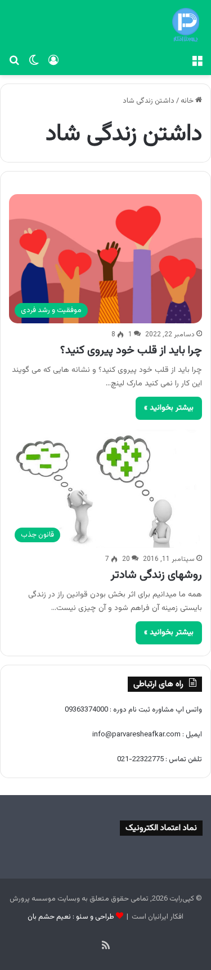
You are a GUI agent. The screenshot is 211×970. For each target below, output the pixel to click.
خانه (188, 101)
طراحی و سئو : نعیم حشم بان (71, 917)
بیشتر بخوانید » (169, 408)
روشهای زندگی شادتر (156, 575)
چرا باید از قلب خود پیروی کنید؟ (131, 350)
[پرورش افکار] (186, 25)
